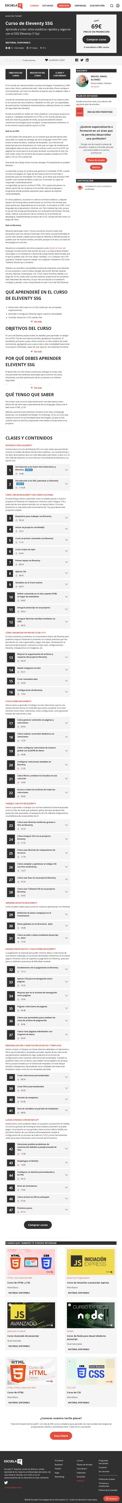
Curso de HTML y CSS (18, 1282)
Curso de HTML (15, 1392)
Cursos (34, 5)
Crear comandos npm (27, 679)
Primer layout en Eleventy (27, 560)
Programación (83, 1278)
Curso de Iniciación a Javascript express (88, 1282)
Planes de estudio (96, 160)
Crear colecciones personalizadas (33, 1075)
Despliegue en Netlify (27, 1161)
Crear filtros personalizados (30, 1086)
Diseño (58, 1468)
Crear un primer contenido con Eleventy (34, 538)
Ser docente (104, 1471)
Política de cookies (107, 1479)
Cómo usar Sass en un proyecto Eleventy (36, 877)
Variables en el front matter (29, 582)
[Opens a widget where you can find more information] (111, 1499)
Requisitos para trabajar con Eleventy (33, 516)
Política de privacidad (108, 1490)
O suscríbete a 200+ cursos (96, 47)
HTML (10, 1278)
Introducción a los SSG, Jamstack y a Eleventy (36, 480)
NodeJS (18, 16)
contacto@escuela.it (13, 1487)
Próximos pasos (24, 1208)
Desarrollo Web (25, 1278)
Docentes (81, 1476)
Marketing (59, 1476)
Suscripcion (82, 1468)
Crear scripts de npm (25, 549)
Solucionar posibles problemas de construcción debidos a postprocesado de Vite (37, 1147)
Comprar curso (96, 39)
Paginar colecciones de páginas (32, 1006)
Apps (57, 1472)
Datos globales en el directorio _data (35, 924)
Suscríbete (61, 1435)
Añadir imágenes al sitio (29, 668)
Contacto (103, 1467)
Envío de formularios (27, 1186)
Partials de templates (27, 1097)
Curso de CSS (74, 1392)
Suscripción (97, 5)
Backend (58, 1464)
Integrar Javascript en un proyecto (33, 607)
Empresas (80, 5)
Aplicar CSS (20, 571)
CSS (15, 1278)
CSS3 (73, 1387)
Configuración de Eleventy (29, 690)
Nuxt (60, 248)
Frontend (21, 1331)
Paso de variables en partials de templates (37, 1108)
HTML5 (17, 1387)
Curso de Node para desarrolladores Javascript (86, 1337)
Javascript (9, 16)
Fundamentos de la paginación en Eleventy (37, 967)
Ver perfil (95, 86)
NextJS (52, 248)
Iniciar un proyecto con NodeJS (29, 527)
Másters (96, 167)
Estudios (47, 5)
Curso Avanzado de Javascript (23, 1335)
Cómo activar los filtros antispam (33, 1197)
